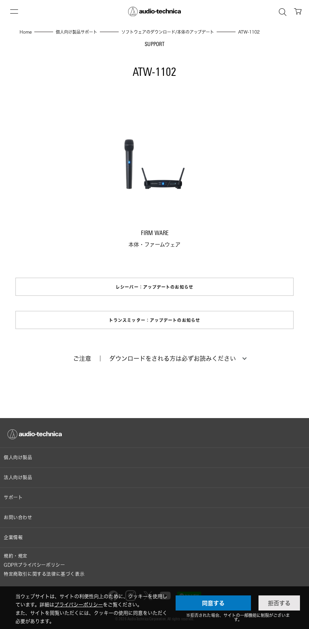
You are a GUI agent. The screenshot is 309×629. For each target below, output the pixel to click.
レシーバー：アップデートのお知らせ (154, 287)
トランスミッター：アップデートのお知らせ (154, 320)
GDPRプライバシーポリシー (34, 565)
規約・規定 (16, 556)
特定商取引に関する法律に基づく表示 (44, 574)
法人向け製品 (18, 477)
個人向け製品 (18, 457)
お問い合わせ (18, 517)
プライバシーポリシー (78, 604)
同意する (213, 603)
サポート (13, 497)
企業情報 (13, 537)
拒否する (279, 603)
